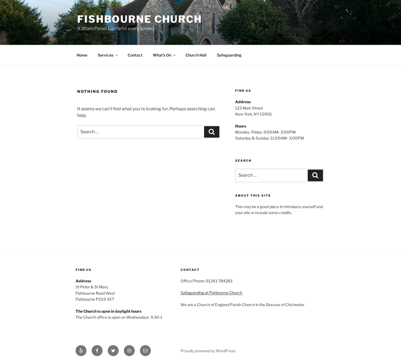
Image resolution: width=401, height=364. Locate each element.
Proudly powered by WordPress (208, 350)
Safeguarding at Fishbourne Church (211, 292)
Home (82, 55)
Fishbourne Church (139, 19)
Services (105, 55)
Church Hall (196, 55)
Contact (135, 55)
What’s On (162, 55)
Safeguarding (229, 55)
